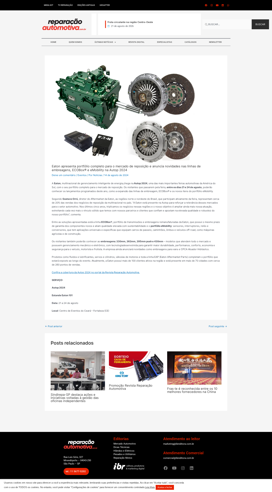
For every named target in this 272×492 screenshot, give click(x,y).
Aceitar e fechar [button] (165, 487)
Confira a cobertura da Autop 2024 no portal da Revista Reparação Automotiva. (96, 272)
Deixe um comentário (64, 175)
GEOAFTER (105, 5)
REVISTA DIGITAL (136, 42)
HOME (53, 42)
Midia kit (48, 5)
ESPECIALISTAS (164, 42)
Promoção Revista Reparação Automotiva (130, 387)
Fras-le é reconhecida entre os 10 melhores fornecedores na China (192, 390)
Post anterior (53, 326)
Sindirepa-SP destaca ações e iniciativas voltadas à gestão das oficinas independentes (75, 398)
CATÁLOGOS (190, 42)
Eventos (82, 175)
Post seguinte (218, 326)
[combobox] (226, 24)
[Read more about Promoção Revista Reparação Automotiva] (136, 366)
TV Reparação (65, 5)
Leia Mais (150, 487)
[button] (76, 471)
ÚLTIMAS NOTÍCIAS (104, 42)
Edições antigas (86, 5)
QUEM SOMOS (75, 42)
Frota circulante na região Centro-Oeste (125, 22)
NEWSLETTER (215, 42)
